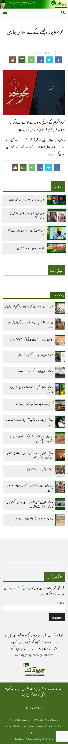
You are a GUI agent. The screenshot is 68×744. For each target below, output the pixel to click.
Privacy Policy (34, 707)
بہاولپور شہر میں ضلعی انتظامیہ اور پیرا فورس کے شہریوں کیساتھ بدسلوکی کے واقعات (29, 503)
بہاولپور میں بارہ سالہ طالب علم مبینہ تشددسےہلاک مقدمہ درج (29, 421)
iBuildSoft (47, 738)
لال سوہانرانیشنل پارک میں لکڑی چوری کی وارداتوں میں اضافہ (30, 324)
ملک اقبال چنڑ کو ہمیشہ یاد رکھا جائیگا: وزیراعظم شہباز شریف (28, 306)
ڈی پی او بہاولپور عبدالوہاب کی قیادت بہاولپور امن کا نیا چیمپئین (30, 487)
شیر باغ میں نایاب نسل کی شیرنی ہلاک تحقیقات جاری (31, 338)
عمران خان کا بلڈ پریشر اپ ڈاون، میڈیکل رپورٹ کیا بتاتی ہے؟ (25, 215)
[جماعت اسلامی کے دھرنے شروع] (56, 248)
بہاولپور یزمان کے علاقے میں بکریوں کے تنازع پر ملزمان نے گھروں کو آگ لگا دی (30, 454)
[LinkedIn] (40, 59)
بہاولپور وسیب (58, 295)
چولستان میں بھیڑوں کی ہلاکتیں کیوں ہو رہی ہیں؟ (33, 518)
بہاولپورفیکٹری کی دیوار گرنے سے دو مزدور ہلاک (33, 370)
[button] (63, 13)
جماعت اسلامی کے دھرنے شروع (30, 248)
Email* (61, 602)
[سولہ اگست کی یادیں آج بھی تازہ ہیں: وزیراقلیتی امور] (56, 233)
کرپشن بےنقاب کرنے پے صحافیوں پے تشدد (34, 403)
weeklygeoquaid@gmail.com (34, 654)
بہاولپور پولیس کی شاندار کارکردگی (39, 469)
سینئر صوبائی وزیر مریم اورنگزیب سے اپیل (35, 354)
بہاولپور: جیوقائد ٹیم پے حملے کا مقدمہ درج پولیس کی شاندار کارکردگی (29, 388)
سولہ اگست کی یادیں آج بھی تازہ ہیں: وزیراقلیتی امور (25, 232)
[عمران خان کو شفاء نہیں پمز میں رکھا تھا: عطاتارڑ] (56, 200)
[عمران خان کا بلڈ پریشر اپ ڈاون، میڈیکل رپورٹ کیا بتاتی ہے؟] (56, 216)
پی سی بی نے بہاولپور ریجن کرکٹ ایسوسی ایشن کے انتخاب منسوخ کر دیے (31, 438)
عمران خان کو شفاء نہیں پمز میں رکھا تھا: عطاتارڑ (26, 199)
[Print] (12, 59)
